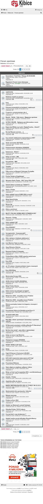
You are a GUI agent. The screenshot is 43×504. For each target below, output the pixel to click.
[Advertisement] (21, 37)
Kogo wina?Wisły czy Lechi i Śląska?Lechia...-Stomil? (23, 127)
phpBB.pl (29, 490)
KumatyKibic (18, 326)
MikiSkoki (17, 177)
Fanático (17, 262)
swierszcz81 (18, 378)
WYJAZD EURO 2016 (12, 315)
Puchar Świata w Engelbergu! (15, 176)
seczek (17, 396)
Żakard (16, 252)
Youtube (8, 166)
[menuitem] (5, 10)
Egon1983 (17, 163)
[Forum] (21, 3)
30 (34, 388)
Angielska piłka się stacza (14, 381)
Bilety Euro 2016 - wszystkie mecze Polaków (19, 296)
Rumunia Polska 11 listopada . (15, 251)
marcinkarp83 (18, 214)
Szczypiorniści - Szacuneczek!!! (15, 233)
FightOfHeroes (18, 354)
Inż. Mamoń (18, 382)
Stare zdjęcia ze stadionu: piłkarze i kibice (19, 367)
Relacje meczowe (11, 395)
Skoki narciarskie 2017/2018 (14, 143)
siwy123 (17, 128)
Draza (16, 350)
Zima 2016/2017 (10, 227)
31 (36, 388)
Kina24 (16, 210)
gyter (16, 297)
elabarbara (17, 228)
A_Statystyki (18, 149)
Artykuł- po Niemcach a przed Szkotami (18, 405)
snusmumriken (18, 181)
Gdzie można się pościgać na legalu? (17, 291)
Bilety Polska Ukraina (12, 286)
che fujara (17, 83)
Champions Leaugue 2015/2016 (15, 340)
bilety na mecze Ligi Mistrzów (15, 335)
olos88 (16, 108)
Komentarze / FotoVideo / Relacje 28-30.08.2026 (20, 76)
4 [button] (26, 69)
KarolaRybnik (18, 322)
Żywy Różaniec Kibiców (13, 247)
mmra (16, 287)
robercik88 (17, 292)
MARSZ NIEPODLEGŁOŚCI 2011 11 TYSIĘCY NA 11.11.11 (23, 385)
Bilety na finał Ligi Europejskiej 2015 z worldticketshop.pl (23, 372)
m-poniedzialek (18, 336)
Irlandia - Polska (11, 377)
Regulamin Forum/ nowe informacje (17, 82)
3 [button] (24, 69)
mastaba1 (17, 118)
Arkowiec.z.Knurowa (20, 205)
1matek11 (17, 239)
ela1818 (17, 271)
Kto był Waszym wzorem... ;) (14, 132)
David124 (17, 341)
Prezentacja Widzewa (12, 363)
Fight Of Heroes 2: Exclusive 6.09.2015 (17, 353)
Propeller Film (18, 312)
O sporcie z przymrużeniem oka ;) (16, 112)
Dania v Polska (10, 189)
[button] (29, 69)
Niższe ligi (9, 204)
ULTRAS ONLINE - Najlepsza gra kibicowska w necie (22, 122)
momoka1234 (18, 359)
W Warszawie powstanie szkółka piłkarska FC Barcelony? (23, 325)
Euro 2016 (9, 261)
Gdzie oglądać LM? (12, 222)
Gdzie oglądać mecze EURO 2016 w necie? (19, 194)
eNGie (16, 104)
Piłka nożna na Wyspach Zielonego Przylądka (20, 171)
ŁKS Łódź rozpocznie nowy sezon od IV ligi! (19, 358)
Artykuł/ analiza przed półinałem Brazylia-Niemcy (21, 418)
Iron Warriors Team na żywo (14, 243)
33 (41, 388)
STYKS (16, 368)
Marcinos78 (18, 200)
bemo (16, 234)
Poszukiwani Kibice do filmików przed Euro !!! (20, 310)
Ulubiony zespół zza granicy (14, 97)
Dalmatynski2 (18, 195)
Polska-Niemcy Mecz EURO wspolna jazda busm (21, 256)
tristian (16, 277)
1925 (16, 158)
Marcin (16, 167)
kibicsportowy (18, 364)
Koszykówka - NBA (11, 161)
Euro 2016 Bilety (11, 270)
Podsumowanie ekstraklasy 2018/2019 (17, 147)
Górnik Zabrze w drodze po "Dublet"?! (17, 184)
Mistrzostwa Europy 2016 (13, 276)
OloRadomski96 (19, 93)
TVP (7, 423)
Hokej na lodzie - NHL (12, 157)
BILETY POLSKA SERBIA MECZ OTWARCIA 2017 (21, 213)
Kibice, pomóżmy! (11, 209)
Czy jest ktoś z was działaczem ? (16, 414)
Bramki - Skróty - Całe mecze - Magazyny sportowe (21, 117)
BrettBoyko (17, 244)
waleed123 (17, 401)
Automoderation (10, 63)
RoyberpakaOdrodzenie (21, 186)
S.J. (16, 123)
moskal (16, 191)
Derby (7, 349)
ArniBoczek (18, 415)
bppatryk (17, 248)
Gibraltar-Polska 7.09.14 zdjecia (15, 409)
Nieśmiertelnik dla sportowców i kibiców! (18, 391)
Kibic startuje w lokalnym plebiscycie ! (18, 238)
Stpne (16, 77)
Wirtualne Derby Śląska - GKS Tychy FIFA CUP (20, 180)
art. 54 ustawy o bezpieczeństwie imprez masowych (22, 266)
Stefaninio (17, 139)
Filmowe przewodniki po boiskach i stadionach (20, 107)
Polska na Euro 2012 (12, 400)
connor (16, 331)
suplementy (9, 92)
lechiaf (16, 373)
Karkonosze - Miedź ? (12, 152)
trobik (16, 282)
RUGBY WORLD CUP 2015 (14, 345)
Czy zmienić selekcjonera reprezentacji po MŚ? (20, 138)
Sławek (16, 267)
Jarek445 (17, 172)
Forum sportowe (7, 61)
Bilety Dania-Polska (12, 199)
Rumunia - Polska (11, 217)
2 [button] (22, 69)
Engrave (17, 392)
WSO (16, 223)
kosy (7, 102)
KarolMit (17, 144)
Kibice (8, 78)
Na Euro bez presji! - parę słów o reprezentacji (20, 330)
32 (39, 388)
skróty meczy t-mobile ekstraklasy (16, 281)
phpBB (18, 488)
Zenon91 (17, 419)
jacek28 (17, 386)
